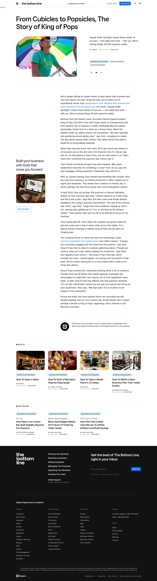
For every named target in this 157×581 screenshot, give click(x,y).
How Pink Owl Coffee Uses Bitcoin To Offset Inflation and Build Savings (94, 423)
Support (83, 530)
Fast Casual (52, 523)
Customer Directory (23, 539)
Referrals (115, 537)
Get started (125, 3)
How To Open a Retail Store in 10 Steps (91, 381)
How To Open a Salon (27, 379)
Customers (20, 530)
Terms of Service (112, 576)
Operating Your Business (58, 414)
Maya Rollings (56, 432)
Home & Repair (53, 546)
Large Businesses (54, 549)
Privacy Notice (101, 576)
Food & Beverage (54, 514)
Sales (82, 527)
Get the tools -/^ (24, 209)
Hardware (19, 559)
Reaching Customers (57, 458)
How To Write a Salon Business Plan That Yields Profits (126, 382)
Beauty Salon (52, 533)
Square (94, 49)
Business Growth (117, 61)
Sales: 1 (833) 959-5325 (120, 517)
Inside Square (54, 480)
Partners (115, 540)
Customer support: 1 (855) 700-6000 (125, 514)
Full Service (52, 520)
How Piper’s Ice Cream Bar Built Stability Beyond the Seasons (30, 423)
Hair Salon (52, 536)
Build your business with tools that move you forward (30, 165)
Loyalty (18, 536)
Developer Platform (87, 536)
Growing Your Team (57, 474)
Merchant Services (87, 539)
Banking (19, 543)
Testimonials (84, 520)
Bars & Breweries (54, 527)
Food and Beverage (97, 65)
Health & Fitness (54, 539)
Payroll (18, 549)
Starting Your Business (99, 61)
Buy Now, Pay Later (23, 555)
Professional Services (55, 543)
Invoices (19, 527)
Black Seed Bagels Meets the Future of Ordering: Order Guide (61, 423)
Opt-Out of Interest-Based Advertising (130, 576)
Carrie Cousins (56, 387)
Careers (115, 534)
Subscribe (135, 469)
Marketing (19, 533)
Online (18, 523)
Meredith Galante (121, 390)
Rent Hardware (85, 543)
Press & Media (117, 531)
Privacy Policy (106, 474)
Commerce (20, 514)
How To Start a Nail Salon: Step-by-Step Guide (62, 381)
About (114, 527)
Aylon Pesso (23, 432)
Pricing (82, 514)
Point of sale (20, 517)
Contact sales (112, 3)
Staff (18, 546)
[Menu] (140, 4)
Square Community (87, 533)
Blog (81, 523)
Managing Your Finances (26, 414)
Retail (50, 530)
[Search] (135, 3)
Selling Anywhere (56, 462)
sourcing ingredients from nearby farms (80, 241)
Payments (19, 520)
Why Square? (85, 517)
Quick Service (53, 517)
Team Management (22, 552)
